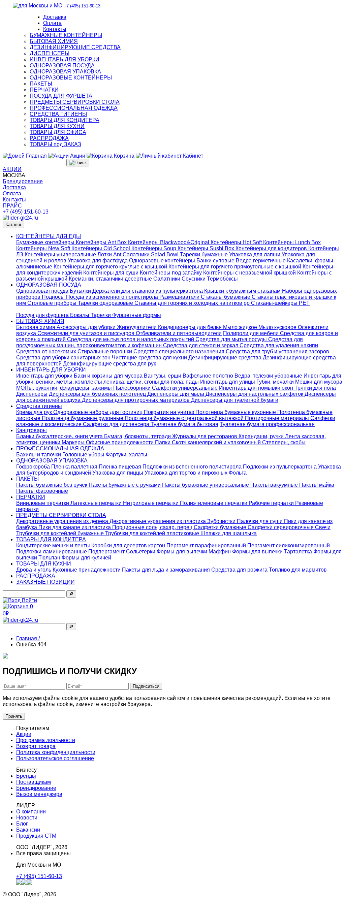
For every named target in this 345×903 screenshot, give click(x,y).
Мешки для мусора (318, 382)
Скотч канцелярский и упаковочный (217, 442)
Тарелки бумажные (204, 254)
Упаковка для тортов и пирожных (187, 473)
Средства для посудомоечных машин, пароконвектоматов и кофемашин (159, 342)
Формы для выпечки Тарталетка (272, 551)
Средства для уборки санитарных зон (64, 357)
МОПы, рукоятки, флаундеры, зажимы (64, 388)
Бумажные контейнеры (46, 242)
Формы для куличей (86, 557)
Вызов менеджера (39, 794)
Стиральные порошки (105, 351)
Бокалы (80, 315)
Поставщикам (33, 782)
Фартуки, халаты (126, 454)
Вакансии (28, 830)
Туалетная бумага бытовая (184, 424)
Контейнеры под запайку (171, 273)
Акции (23, 734)
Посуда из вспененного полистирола (112, 297)
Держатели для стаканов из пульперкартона (148, 291)
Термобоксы (222, 279)
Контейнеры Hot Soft (237, 242)
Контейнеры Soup (154, 248)
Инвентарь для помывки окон (256, 388)
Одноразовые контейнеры (162, 260)
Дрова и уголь (34, 570)
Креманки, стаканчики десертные (111, 279)
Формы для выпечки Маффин (194, 551)
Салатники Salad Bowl (151, 254)
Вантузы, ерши (163, 376)
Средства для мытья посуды (231, 339)
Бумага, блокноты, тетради (138, 436)
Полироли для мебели (251, 333)
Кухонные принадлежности (87, 570)
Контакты (54, 29)
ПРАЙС (12, 205)
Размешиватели (180, 297)
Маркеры (74, 442)
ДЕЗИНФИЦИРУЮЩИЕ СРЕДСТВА (75, 47)
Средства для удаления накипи (279, 345)
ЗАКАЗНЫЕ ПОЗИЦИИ (45, 582)
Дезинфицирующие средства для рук (109, 363)
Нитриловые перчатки (151, 503)
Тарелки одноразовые (106, 303)
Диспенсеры (32, 394)
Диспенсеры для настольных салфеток (255, 394)
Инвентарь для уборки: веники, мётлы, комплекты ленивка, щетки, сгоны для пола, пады (178, 379)
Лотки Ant (110, 254)
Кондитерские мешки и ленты (53, 545)
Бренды (26, 776)
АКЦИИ (12, 169)
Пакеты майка (316, 485)
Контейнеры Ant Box (102, 242)
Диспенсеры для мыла (176, 394)
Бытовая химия (36, 327)
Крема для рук (34, 412)
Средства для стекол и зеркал (201, 345)
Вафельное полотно (208, 376)
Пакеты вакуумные (274, 485)
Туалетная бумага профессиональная (267, 424)
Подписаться (146, 686)
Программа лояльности (45, 740)
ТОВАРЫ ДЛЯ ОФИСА (58, 132)
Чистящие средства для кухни (150, 357)
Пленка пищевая (121, 467)
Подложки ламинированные (52, 551)
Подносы (54, 297)
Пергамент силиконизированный (288, 545)
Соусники (194, 279)
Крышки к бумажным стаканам (243, 291)
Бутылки (81, 291)
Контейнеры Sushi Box (207, 248)
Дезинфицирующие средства (225, 357)
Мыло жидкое (240, 327)
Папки (163, 442)
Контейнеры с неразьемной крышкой (250, 273)
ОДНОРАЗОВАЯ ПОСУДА (62, 65)
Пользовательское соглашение (55, 758)
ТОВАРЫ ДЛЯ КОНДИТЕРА (64, 120)
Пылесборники (132, 388)
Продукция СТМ (36, 836)
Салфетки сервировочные (281, 527)
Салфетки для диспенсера (117, 424)
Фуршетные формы (136, 315)
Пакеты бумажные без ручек (52, 485)
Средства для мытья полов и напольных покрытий (131, 339)
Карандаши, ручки (262, 436)
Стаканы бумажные (226, 297)
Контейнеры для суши (111, 273)
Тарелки (101, 315)
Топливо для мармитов (298, 570)
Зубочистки (222, 521)
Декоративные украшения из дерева (62, 521)
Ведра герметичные (261, 260)
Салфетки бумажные (221, 527)
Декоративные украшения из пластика (158, 521)
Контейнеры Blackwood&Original (169, 242)
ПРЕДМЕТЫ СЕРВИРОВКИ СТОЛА (75, 102)
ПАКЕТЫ (41, 84)
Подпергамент (107, 551)
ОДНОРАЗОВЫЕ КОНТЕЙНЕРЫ (71, 77)
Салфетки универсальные (185, 388)
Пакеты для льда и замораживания (166, 570)
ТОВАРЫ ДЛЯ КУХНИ (57, 126)
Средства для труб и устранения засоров (277, 351)
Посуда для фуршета (43, 315)
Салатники (167, 279)
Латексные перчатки (96, 503)
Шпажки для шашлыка (228, 533)
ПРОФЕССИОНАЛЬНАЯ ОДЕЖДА (74, 108)
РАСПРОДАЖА (49, 138)
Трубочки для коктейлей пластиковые (152, 533)
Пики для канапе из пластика (75, 527)
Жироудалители (137, 327)
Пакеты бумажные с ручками (125, 485)
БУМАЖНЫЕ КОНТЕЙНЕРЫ (66, 35)
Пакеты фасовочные (42, 491)
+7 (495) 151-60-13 (26, 212)
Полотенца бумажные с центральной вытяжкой (185, 418)
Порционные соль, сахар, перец (153, 527)
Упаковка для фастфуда (98, 260)
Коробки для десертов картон (128, 545)
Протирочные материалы (277, 418)
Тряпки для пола (315, 388)
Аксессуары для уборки (87, 327)
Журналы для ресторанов (205, 436)
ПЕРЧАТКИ (44, 90)
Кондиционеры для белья (190, 327)
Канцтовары (31, 430)
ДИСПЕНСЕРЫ (49, 53)
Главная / (28, 638)
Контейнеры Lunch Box (292, 242)
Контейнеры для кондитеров (272, 248)
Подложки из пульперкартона (280, 467)
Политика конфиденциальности (55, 752)
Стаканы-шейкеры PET (280, 303)
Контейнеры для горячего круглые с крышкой (111, 266)
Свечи (323, 527)
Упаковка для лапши (255, 254)
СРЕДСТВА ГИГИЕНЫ (58, 114)
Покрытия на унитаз (169, 412)
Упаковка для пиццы (118, 473)
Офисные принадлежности (120, 442)
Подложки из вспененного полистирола (193, 467)
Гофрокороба (33, 467)
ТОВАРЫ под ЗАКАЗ (55, 144)
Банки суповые (216, 260)
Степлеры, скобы (284, 442)
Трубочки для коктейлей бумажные (60, 533)
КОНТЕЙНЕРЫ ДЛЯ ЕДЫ (48, 236)
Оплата (52, 23)
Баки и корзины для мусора (109, 376)
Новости (26, 817)
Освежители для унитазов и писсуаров (86, 333)
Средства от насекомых (46, 351)
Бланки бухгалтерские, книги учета (60, 436)
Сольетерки (141, 551)
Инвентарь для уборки (45, 376)
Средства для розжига (240, 570)
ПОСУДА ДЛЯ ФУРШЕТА (61, 96)
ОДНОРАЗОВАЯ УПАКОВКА (65, 71)
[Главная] (20, 218)
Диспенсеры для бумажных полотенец (98, 394)
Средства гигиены (39, 406)
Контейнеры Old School (101, 248)
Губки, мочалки (275, 382)
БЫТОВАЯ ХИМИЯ (54, 41)
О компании (31, 811)
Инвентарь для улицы (228, 382)
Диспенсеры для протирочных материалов (136, 400)
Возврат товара (36, 746)
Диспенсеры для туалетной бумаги (234, 400)
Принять (13, 716)
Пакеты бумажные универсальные (206, 485)
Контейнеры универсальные (61, 254)
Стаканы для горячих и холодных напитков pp (192, 303)
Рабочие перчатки (272, 503)
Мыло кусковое (278, 327)
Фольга (238, 473)
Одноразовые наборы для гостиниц (98, 412)
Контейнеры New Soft (43, 248)
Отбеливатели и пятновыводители (179, 333)
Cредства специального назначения (179, 351)
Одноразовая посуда (42, 291)
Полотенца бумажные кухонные (236, 412)
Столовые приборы (52, 303)
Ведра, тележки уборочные (268, 376)
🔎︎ (71, 593)
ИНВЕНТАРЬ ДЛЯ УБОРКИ (64, 59)
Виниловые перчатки (43, 503)
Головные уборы (84, 454)
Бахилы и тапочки (39, 454)
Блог (22, 824)
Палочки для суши (260, 521)
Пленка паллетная (75, 467)
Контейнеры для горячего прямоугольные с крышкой (235, 266)
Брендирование (23, 181)
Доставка (54, 17)
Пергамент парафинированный (206, 545)
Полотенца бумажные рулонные (83, 418)
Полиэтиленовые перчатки (214, 503)
